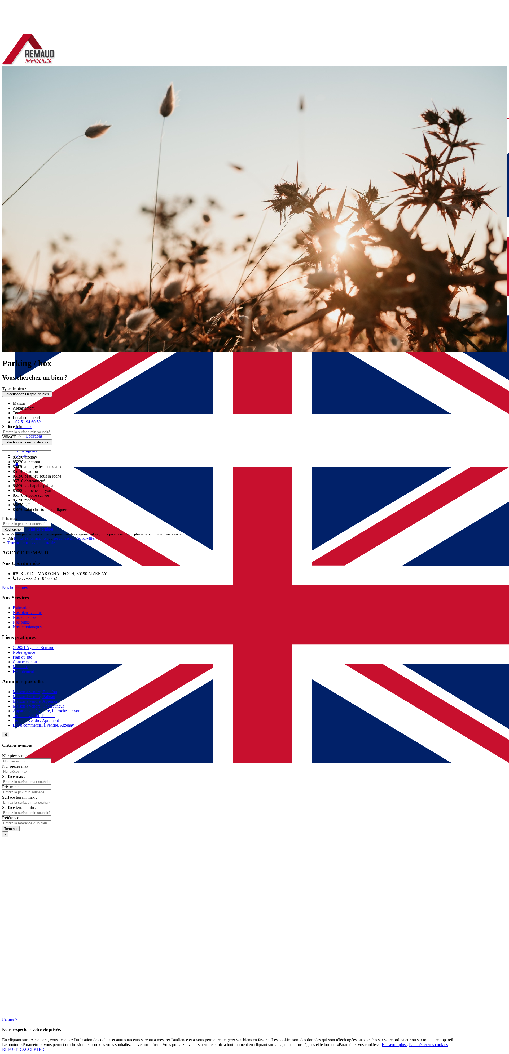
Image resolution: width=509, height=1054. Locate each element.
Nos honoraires (15, 587)
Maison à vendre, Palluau (34, 696)
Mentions (20, 666)
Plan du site (22, 657)
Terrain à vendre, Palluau (34, 715)
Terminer (10, 829)
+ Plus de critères (39, 529)
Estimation (21, 608)
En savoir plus (394, 1044)
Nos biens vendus (27, 612)
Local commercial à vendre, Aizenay (43, 725)
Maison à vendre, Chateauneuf (38, 706)
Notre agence (24, 652)
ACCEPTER (33, 1049)
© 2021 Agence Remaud (33, 647)
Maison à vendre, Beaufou (35, 692)
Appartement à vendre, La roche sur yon (46, 711)
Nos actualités (24, 617)
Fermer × (9, 1019)
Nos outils (21, 622)
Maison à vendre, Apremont (36, 701)
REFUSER (12, 1049)
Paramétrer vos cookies (428, 1044)
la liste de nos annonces (31, 538)
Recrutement (23, 671)
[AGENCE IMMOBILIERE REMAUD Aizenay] (29, 64)
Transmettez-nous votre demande (31, 543)
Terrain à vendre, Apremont (36, 720)
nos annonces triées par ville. (74, 538)
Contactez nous (25, 662)
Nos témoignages (27, 627)
